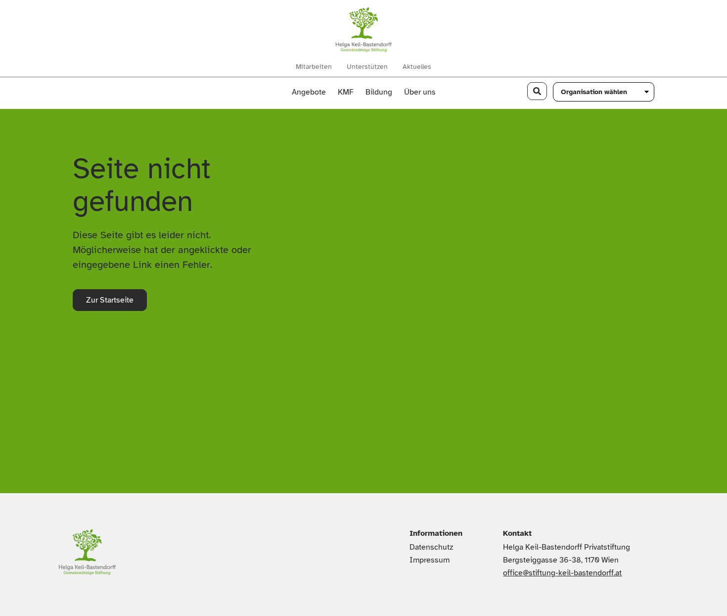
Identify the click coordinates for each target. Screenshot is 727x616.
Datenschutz (431, 547)
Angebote (309, 92)
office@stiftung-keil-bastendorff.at (562, 573)
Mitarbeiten (314, 67)
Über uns (420, 92)
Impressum (429, 560)
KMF (346, 92)
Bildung (378, 92)
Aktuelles (417, 67)
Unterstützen (367, 67)
